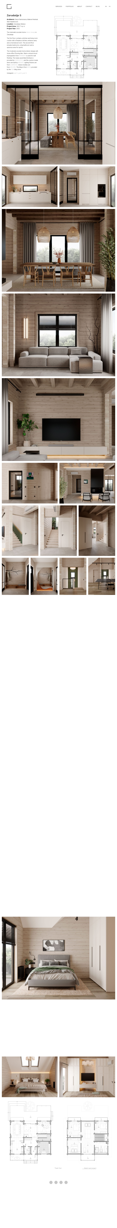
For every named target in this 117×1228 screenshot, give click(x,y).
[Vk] (61, 1182)
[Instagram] (51, 1182)
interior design (30, 32)
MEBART (20, 62)
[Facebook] (56, 1182)
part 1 (16, 73)
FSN (12, 69)
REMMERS (22, 56)
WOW (29, 67)
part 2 (20, 73)
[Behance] (66, 1182)
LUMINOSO (13, 65)
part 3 (25, 73)
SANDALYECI (19, 60)
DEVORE (13, 67)
